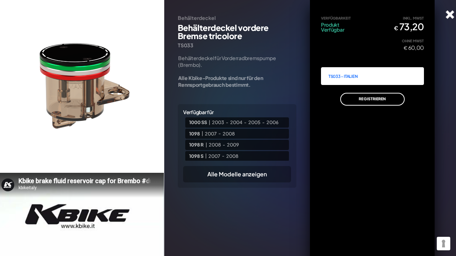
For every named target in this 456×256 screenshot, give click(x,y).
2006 (272, 122)
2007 (211, 133)
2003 (218, 122)
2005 (254, 122)
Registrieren (372, 98)
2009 (233, 145)
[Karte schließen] (450, 14)
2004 (236, 122)
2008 (229, 133)
